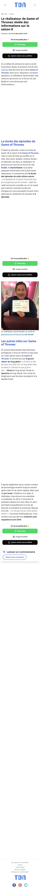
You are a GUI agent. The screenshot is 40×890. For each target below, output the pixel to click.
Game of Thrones (30, 153)
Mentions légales (20, 869)
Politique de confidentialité (20, 872)
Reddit (4, 167)
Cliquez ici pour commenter (14, 557)
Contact (20, 865)
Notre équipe (20, 867)
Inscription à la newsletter (20, 862)
